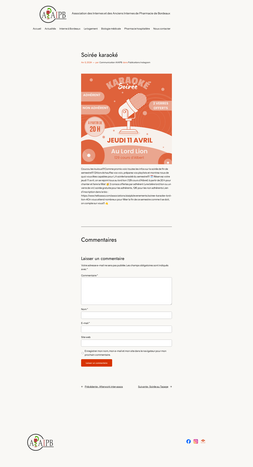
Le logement (91, 28)
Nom (84, 309)
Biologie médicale (111, 28)
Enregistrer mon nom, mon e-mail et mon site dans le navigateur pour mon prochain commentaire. (125, 353)
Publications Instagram (139, 62)
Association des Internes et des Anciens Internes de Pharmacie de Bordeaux (121, 13)
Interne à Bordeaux (69, 28)
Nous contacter (161, 28)
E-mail (85, 323)
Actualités (50, 28)
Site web (85, 337)
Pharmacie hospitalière (137, 28)
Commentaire (89, 275)
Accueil (37, 28)
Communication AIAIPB (110, 62)
